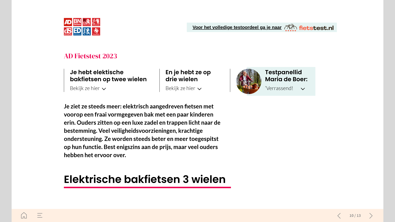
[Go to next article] (371, 215)
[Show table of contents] (39, 215)
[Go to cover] (23, 215)
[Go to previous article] (339, 215)
